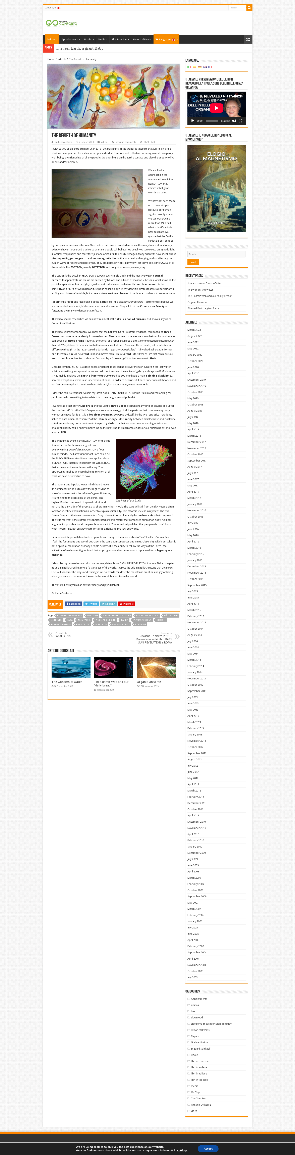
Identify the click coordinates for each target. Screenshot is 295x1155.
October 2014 (195, 628)
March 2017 (194, 497)
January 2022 (194, 354)
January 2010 (194, 846)
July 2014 (192, 641)
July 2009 (192, 859)
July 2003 (192, 977)
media (194, 1086)
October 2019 (195, 392)
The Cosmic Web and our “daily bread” (111, 683)
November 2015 (196, 572)
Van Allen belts (120, 624)
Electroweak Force (147, 615)
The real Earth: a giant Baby (203, 308)
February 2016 (195, 554)
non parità (84, 620)
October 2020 (195, 361)
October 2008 (195, 890)
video (194, 1110)
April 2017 (193, 491)
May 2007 (192, 902)
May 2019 (192, 398)
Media (101, 39)
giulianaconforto (63, 142)
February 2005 (195, 946)
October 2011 (195, 809)
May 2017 (192, 485)
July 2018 (192, 417)
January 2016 (194, 560)
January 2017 (194, 504)
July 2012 (192, 765)
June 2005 (193, 933)
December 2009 (196, 852)
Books (88, 39)
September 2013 (196, 690)
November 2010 (196, 827)
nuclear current (106, 620)
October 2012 (195, 747)
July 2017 (192, 473)
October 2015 (195, 578)
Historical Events (142, 39)
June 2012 (193, 771)
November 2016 (196, 510)
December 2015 (196, 566)
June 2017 (193, 479)
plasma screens (142, 620)
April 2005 (193, 940)
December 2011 (196, 803)
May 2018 (192, 423)
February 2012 (195, 796)
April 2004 (193, 958)
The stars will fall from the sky (141, 506)
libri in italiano (199, 1073)
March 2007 (194, 908)
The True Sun (119, 39)
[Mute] (234, 121)
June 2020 (193, 367)
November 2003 (196, 964)
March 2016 (194, 547)
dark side (92, 615)
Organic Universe (65, 293)
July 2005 (192, 927)
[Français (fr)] (210, 66)
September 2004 (196, 952)
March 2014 (194, 659)
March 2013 (194, 722)
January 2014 (194, 672)
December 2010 (196, 821)
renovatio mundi (61, 624)
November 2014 (196, 622)
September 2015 (196, 585)
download (197, 1017)
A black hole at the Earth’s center (84, 48)
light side (56, 620)
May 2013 (192, 709)
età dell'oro (171, 615)
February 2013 (195, 728)
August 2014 (194, 634)
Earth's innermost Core (117, 615)
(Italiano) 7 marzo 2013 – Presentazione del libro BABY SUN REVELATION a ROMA (154, 638)
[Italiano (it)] (189, 66)
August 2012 (194, 759)
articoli (62, 59)
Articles (51, 39)
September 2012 (196, 753)
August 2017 (194, 466)
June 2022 (193, 342)
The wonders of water (67, 682)
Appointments (70, 39)
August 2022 (194, 336)
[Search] (249, 8)
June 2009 (193, 865)
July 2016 (192, 522)
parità (124, 620)
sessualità (101, 624)
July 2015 (192, 591)
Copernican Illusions (63, 323)
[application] (216, 108)
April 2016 (193, 541)
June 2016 (193, 529)
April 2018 (193, 429)
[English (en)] (205, 66)
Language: (51, 7)
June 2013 (193, 703)
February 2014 (195, 666)
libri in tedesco (199, 1079)
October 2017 (195, 454)
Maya (70, 620)
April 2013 (193, 715)
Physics (195, 1036)
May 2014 (192, 653)
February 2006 (195, 915)
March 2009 (194, 877)
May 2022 (192, 348)
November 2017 (196, 448)
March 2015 (194, 610)
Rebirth (161, 620)
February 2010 (195, 840)
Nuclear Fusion (199, 1042)
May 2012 (192, 778)
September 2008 (196, 896)
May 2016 (192, 535)
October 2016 (195, 516)
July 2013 (192, 697)
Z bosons (140, 624)
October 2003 (195, 971)
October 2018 (195, 404)
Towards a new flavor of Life (204, 283)
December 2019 (196, 379)
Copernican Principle (69, 615)
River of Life (83, 624)
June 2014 (193, 647)
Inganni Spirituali (201, 1048)
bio (193, 1011)
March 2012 (194, 790)
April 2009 (193, 871)
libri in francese (200, 1061)
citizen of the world (105, 567)
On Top (195, 1092)
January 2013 (194, 734)
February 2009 (195, 883)
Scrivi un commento (126, 142)
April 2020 (193, 373)
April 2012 (193, 784)
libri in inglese (199, 1067)
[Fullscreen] (240, 121)
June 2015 (193, 597)
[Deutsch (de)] (199, 66)
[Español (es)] (194, 66)
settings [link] (182, 1150)
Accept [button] (208, 1149)
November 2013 (196, 678)
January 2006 (194, 921)
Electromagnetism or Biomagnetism (211, 1023)
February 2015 (195, 616)
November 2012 (196, 740)
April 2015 (193, 603)
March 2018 (194, 435)
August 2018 (194, 410)
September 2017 (196, 460)
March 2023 (194, 329)
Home (51, 59)
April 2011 (193, 815)
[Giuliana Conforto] (61, 23)
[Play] (193, 121)
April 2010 (193, 834)
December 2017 (196, 441)
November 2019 (196, 385)
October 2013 (195, 684)
